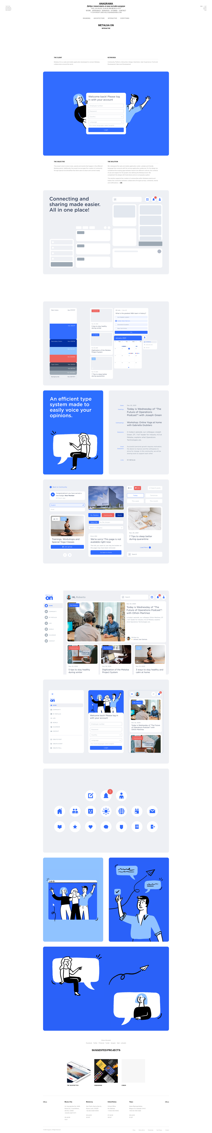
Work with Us (142, 1130)
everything (124, 18)
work (88, 11)
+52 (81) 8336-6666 (92, 1110)
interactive (112, 18)
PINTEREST (8, 10)
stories (114, 11)
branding (86, 18)
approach (96, 11)
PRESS (204, 9)
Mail (118, 1043)
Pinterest (101, 1043)
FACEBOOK (8, 7)
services (105, 11)
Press (134, 1130)
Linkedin (123, 1043)
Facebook (89, 1043)
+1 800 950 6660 (113, 1110)
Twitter (95, 1043)
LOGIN (204, 7)
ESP (205, 6)
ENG (201, 6)
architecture (99, 18)
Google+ (113, 1043)
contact (122, 11)
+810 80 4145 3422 (135, 1110)
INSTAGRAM (8, 9)
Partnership (150, 1130)
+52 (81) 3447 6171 (70, 1113)
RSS (205, 10)
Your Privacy (159, 1130)
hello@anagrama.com (113, 12)
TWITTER (8, 6)
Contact (167, 1130)
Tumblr (107, 1043)
